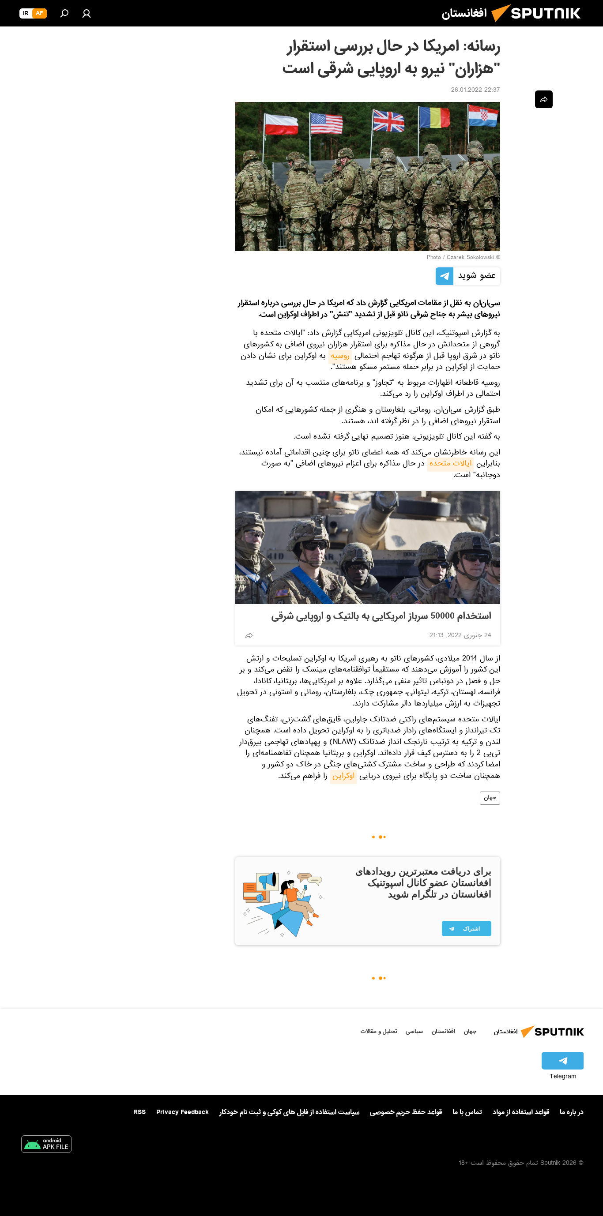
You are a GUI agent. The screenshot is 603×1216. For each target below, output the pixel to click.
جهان (490, 798)
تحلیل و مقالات (379, 1031)
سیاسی (414, 1031)
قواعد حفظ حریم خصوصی (406, 1112)
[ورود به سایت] (86, 13)
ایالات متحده (450, 465)
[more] (249, 635)
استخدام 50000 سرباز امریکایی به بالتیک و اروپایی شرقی (381, 616)
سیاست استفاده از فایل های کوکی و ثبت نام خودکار (289, 1112)
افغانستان (443, 1031)
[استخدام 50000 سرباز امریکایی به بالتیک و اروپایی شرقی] (367, 547)
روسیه (340, 357)
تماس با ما (467, 1112)
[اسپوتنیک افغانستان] (539, 25)
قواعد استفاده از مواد (521, 1112)
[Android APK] (46, 1145)
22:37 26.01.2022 (475, 91)
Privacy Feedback (182, 1112)
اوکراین (343, 777)
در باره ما (572, 1112)
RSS (139, 1112)
